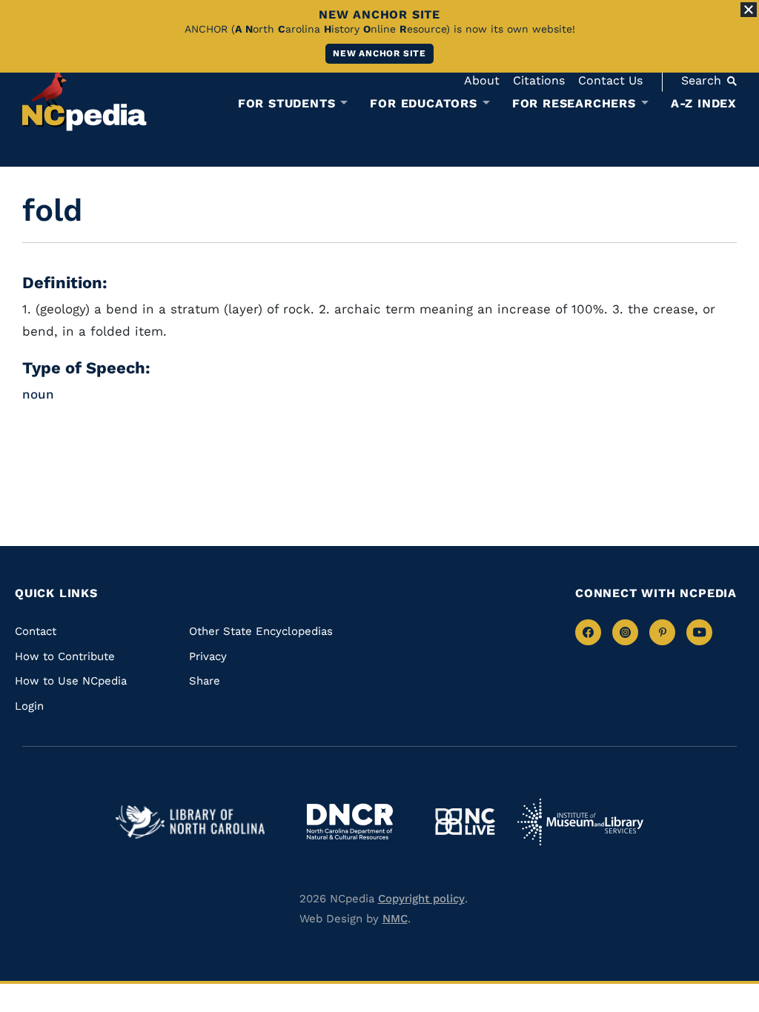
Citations (539, 80)
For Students (287, 103)
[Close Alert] (748, 9)
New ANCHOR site (379, 53)
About (482, 80)
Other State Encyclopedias (261, 631)
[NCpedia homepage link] (84, 99)
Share (204, 681)
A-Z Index (704, 103)
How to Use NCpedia (71, 681)
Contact (35, 631)
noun (38, 394)
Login (29, 706)
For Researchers (574, 103)
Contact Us (610, 80)
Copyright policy (421, 898)
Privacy (208, 656)
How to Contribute (65, 656)
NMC (395, 918)
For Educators (423, 103)
